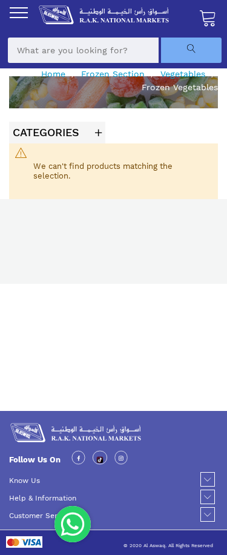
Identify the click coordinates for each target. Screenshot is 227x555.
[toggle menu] (19, 13)
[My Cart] (208, 17)
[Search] (191, 50)
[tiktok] (100, 459)
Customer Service (40, 515)
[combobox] (83, 50)
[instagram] (121, 459)
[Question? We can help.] (72, 524)
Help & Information (42, 498)
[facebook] (78, 459)
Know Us (24, 480)
